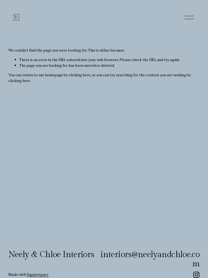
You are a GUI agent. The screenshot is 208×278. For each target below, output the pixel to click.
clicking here (79, 74)
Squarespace (37, 274)
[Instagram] (196, 274)
